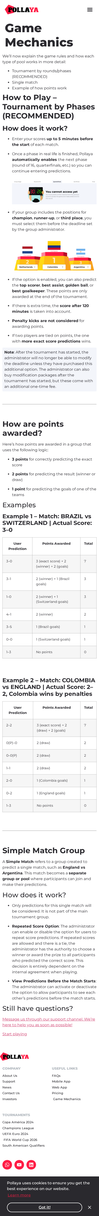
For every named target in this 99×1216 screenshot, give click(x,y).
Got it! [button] (44, 1207)
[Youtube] (19, 1165)
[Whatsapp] (7, 1165)
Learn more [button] (19, 1195)
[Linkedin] (31, 1165)
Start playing (14, 1034)
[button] (90, 9)
